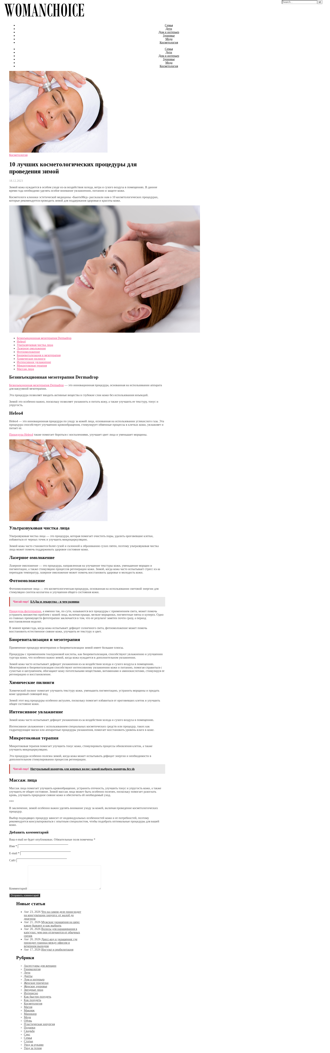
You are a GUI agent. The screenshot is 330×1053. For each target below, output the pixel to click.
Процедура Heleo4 (21, 434)
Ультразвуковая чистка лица (35, 345)
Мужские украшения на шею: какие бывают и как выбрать (52, 923)
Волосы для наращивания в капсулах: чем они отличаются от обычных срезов (52, 932)
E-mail (14, 853)
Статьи (28, 1041)
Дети (169, 28)
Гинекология (32, 969)
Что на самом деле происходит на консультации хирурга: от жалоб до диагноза (52, 915)
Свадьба (29, 1031)
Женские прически (36, 983)
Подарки (29, 1027)
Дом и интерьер (169, 32)
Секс (27, 1034)
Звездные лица (33, 989)
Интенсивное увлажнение (34, 362)
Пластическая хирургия (39, 1024)
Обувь (28, 1020)
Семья (169, 25)
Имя (13, 846)
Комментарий (18, 888)
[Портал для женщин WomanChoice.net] (44, 18)
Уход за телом (33, 1048)
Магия (28, 1007)
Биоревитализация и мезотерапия (39, 355)
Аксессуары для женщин (40, 965)
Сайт (12, 860)
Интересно (31, 993)
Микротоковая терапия (32, 365)
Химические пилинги (31, 358)
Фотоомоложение (28, 351)
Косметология (169, 42)
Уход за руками (34, 1044)
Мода (168, 39)
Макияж (29, 1010)
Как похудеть (32, 1000)
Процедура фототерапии (25, 611)
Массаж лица (25, 369)
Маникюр (30, 1013)
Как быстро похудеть (37, 996)
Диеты (28, 976)
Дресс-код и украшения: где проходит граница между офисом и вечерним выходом (50, 943)
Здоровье (169, 35)
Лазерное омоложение (31, 348)
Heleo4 (21, 341)
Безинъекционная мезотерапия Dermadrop (44, 338)
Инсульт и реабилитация (57, 949)
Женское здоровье (35, 986)
